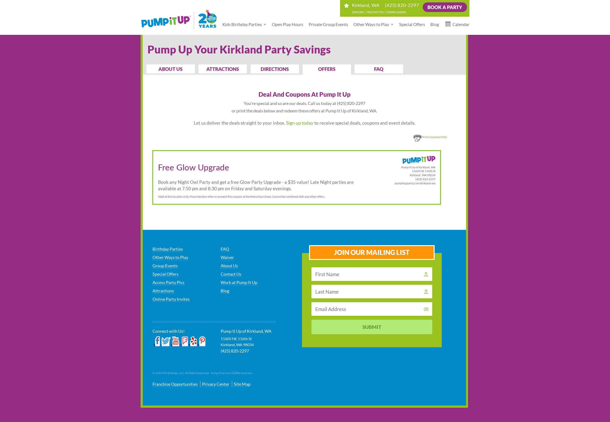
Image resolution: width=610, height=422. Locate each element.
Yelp (192, 342)
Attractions (222, 69)
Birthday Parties (167, 249)
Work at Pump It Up (239, 282)
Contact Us (231, 274)
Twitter (166, 342)
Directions (358, 11)
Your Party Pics (375, 11)
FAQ (378, 69)
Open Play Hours (287, 24)
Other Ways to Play (371, 24)
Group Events (165, 265)
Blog (434, 24)
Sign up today (299, 123)
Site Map (242, 384)
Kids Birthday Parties (242, 24)
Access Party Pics (168, 282)
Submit (371, 327)
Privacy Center (215, 384)
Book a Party (444, 7)
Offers (327, 69)
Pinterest (201, 342)
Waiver (227, 257)
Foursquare (184, 342)
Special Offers (412, 24)
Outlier (236, 373)
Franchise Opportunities (175, 384)
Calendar (460, 24)
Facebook (156, 342)
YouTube (175, 342)
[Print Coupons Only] (429, 141)
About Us (170, 69)
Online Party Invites (171, 299)
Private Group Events (328, 24)
